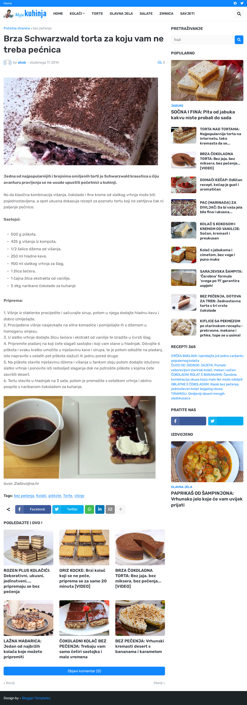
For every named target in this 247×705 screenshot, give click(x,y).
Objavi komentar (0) (84, 671)
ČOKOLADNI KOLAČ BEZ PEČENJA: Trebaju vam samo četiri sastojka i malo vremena (82, 649)
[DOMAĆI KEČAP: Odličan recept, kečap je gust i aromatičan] (183, 185)
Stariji (158, 683)
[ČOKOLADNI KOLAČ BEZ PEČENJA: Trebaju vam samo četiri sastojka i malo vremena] (84, 618)
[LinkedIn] (99, 509)
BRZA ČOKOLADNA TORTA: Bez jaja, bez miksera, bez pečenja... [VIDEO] (138, 578)
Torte (67, 496)
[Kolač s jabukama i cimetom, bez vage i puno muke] (183, 255)
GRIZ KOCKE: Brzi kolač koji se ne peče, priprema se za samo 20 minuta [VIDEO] (83, 578)
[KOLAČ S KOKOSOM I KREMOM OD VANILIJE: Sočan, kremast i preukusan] (183, 230)
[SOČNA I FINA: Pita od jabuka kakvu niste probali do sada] (207, 80)
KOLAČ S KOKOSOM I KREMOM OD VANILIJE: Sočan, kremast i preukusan (220, 231)
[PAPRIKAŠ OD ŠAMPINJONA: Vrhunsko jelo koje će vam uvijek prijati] (207, 461)
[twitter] (241, 3)
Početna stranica (17, 28)
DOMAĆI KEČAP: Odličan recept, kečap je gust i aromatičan (221, 184)
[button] (239, 13)
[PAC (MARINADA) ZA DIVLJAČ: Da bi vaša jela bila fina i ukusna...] (183, 207)
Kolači (41, 496)
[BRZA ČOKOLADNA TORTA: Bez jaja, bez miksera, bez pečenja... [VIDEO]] (140, 547)
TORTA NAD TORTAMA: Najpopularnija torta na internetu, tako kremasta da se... (220, 136)
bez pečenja (42, 28)
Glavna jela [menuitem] (121, 14)
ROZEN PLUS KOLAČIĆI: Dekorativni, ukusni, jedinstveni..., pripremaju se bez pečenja (27, 581)
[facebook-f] (188, 421)
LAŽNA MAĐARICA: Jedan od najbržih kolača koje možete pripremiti (23, 649)
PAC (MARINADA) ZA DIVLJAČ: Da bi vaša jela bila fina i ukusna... (221, 207)
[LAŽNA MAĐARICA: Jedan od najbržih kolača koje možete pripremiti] (28, 618)
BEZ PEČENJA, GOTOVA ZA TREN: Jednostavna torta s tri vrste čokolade (220, 303)
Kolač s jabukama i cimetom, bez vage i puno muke (217, 255)
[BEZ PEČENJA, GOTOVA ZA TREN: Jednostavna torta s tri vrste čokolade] (183, 302)
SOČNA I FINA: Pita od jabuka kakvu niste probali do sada (203, 115)
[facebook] (235, 3)
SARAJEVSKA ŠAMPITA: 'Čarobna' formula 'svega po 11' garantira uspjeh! (221, 278)
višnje (79, 496)
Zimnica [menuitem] (166, 14)
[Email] (110, 509)
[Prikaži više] (120, 509)
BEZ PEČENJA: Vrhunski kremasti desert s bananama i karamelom (139, 646)
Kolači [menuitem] (76, 14)
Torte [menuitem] (97, 14)
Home (8, 3)
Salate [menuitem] (146, 14)
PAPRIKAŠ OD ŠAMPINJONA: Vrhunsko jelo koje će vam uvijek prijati (207, 499)
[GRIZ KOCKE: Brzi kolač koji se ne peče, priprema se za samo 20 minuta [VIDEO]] (84, 547)
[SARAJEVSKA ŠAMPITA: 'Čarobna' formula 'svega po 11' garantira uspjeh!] (183, 277)
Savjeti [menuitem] (187, 14)
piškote (54, 496)
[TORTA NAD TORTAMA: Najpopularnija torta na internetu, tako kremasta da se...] (183, 135)
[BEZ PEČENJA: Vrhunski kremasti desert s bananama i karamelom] (140, 618)
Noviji (10, 683)
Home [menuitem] (58, 14)
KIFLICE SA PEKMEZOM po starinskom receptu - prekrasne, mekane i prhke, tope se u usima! (221, 328)
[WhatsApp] (89, 509)
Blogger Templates (36, 698)
